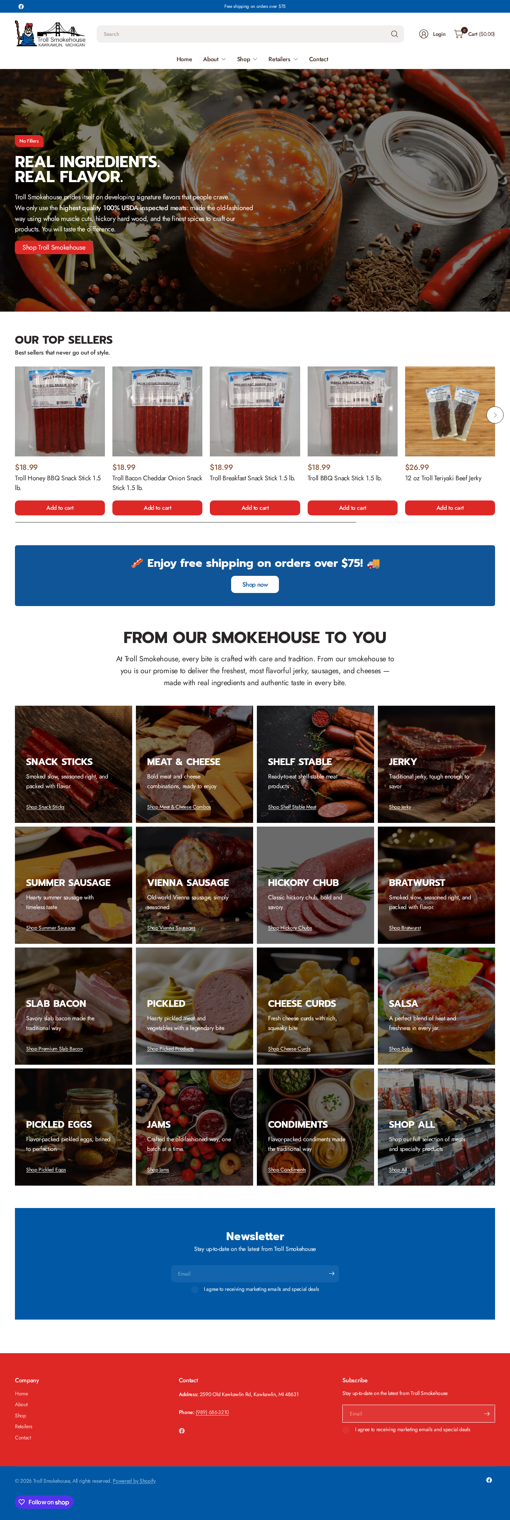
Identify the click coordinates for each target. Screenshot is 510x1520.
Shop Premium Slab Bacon (54, 1048)
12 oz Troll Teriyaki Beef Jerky (443, 478)
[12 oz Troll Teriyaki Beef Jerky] (450, 411)
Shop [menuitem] (243, 59)
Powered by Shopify (134, 1481)
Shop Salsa (401, 1048)
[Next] (495, 415)
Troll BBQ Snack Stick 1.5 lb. (345, 478)
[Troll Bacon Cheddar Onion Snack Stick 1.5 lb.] (157, 411)
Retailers (23, 1426)
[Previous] (15, 415)
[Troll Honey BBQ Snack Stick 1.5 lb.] (60, 411)
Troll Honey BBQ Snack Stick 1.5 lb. (58, 483)
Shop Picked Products (170, 1048)
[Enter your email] (331, 1273)
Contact (23, 1437)
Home (21, 1393)
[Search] (394, 34)
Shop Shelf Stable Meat (292, 807)
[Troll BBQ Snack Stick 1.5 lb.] (353, 411)
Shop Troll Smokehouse (53, 247)
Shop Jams (158, 1169)
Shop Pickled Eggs (46, 1169)
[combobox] (250, 34)
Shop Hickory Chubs (290, 927)
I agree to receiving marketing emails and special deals (261, 1289)
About (21, 1404)
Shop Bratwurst (405, 927)
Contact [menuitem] (318, 59)
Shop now (255, 584)
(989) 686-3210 (212, 1412)
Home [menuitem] (184, 59)
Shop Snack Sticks (45, 807)
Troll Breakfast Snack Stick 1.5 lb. (252, 478)
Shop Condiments (287, 1169)
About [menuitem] (210, 59)
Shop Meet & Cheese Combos (179, 807)
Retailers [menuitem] (279, 59)
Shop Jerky (400, 807)
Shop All (398, 1169)
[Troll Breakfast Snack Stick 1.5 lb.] (255, 411)
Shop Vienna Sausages (171, 927)
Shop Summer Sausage (50, 927)
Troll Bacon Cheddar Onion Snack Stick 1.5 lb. (157, 483)
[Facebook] (21, 6)
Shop (20, 1415)
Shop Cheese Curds (289, 1048)
